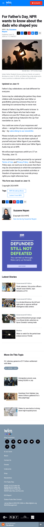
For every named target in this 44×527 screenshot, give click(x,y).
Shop (5, 473)
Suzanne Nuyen (9, 30)
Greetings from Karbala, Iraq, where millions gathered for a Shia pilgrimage (28, 395)
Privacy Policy (22, 162)
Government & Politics (24, 283)
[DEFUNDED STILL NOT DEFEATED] (22, 251)
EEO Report (7, 495)
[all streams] (41, 524)
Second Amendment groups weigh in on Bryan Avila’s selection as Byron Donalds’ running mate (28, 320)
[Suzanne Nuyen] (6, 214)
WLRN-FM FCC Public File (12, 487)
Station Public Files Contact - (13, 499)
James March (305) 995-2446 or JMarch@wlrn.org (20, 503)
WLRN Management (10, 505)
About (6, 456)
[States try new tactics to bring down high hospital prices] (10, 411)
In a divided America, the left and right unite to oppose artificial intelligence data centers (28, 304)
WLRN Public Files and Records (14, 491)
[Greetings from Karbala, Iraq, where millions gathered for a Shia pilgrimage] (10, 396)
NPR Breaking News (16, 191)
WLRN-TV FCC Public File (12, 485)
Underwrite (7, 469)
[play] (3, 524)
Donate (6, 464)
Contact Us (7, 460)
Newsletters (8, 478)
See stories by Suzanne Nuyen (25, 219)
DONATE (37, 3)
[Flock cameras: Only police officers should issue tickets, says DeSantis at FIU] (8, 287)
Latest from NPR (15, 195)
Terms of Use (7, 162)
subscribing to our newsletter (21, 131)
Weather (19, 330)
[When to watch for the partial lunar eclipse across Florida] (8, 334)
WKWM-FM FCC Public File (12, 489)
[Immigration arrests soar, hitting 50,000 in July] (10, 381)
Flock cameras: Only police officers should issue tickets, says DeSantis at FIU (28, 288)
